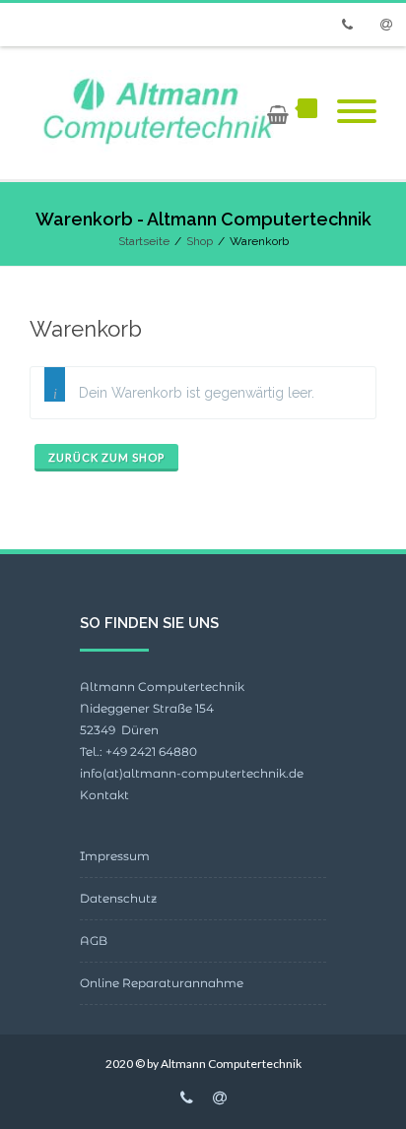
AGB (93, 940)
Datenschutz (118, 898)
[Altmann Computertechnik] (157, 113)
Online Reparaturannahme (161, 982)
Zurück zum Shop (106, 457)
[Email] (386, 24)
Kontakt (104, 794)
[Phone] (347, 24)
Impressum (115, 855)
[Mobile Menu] (356, 112)
